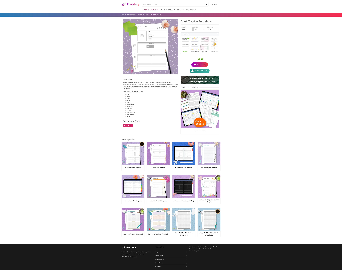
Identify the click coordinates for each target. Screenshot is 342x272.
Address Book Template (158, 167)
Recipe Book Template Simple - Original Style (184, 234)
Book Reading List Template (158, 201)
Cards (179, 10)
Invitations (190, 10)
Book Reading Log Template (209, 167)
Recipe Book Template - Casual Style (133, 234)
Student (140, 14)
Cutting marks (210, 27)
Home (123, 14)
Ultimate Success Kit (199, 131)
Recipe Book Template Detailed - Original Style (209, 234)
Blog (156, 252)
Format (196, 27)
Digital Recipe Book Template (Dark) (183, 201)
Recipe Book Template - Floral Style (158, 234)
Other (146, 14)
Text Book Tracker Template (133, 167)
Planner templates (149, 10)
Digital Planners (167, 10)
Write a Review (128, 126)
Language (184, 27)
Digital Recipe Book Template (183, 167)
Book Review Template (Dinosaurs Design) (209, 201)
